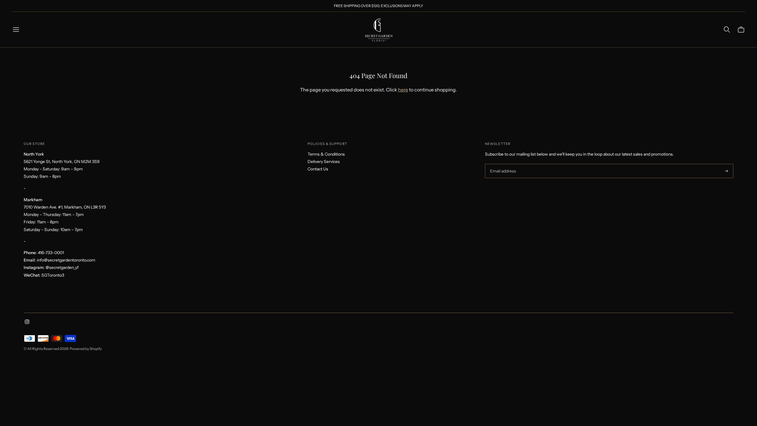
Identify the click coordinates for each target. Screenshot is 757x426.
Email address (502, 164)
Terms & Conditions (326, 154)
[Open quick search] (727, 29)
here (403, 90)
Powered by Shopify (86, 348)
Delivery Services (324, 161)
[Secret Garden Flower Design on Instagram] (27, 322)
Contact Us (318, 169)
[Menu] (16, 29)
